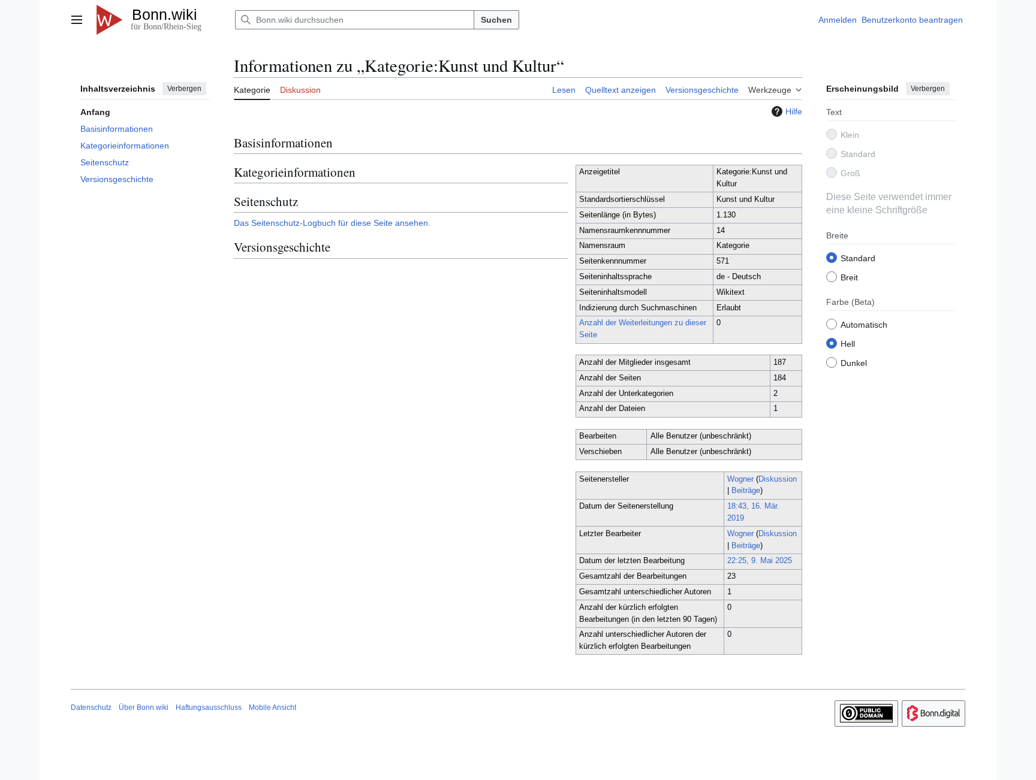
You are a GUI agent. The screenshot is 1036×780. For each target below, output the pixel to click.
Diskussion (777, 479)
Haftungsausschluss (209, 707)
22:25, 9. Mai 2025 (759, 561)
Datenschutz (91, 707)
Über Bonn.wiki (143, 707)
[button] (76, 19)
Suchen (496, 20)
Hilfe (793, 111)
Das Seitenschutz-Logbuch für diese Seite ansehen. (332, 223)
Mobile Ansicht (272, 707)
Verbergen (184, 88)
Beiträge (745, 490)
